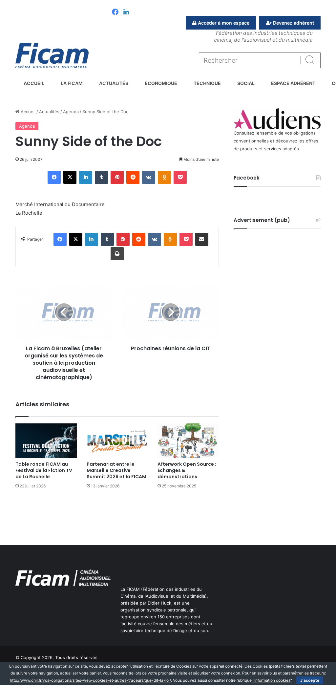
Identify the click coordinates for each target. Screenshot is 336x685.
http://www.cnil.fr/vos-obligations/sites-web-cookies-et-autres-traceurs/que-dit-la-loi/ (90, 680)
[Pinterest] (117, 177)
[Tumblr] (101, 177)
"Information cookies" (272, 680)
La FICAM (72, 83)
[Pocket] (180, 177)
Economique (161, 83)
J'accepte (309, 680)
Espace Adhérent (293, 83)
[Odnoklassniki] (164, 177)
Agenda (71, 111)
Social (246, 83)
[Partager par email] (201, 239)
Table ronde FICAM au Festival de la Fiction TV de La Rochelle (43, 470)
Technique (207, 83)
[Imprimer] (117, 253)
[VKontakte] (148, 177)
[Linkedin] (126, 12)
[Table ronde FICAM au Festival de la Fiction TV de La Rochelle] (46, 440)
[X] (69, 177)
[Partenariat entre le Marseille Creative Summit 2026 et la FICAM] (117, 440)
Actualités (113, 83)
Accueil (34, 83)
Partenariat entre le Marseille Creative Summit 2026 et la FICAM (116, 470)
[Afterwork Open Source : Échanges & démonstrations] (188, 440)
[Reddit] (132, 177)
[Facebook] (115, 12)
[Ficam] (52, 55)
